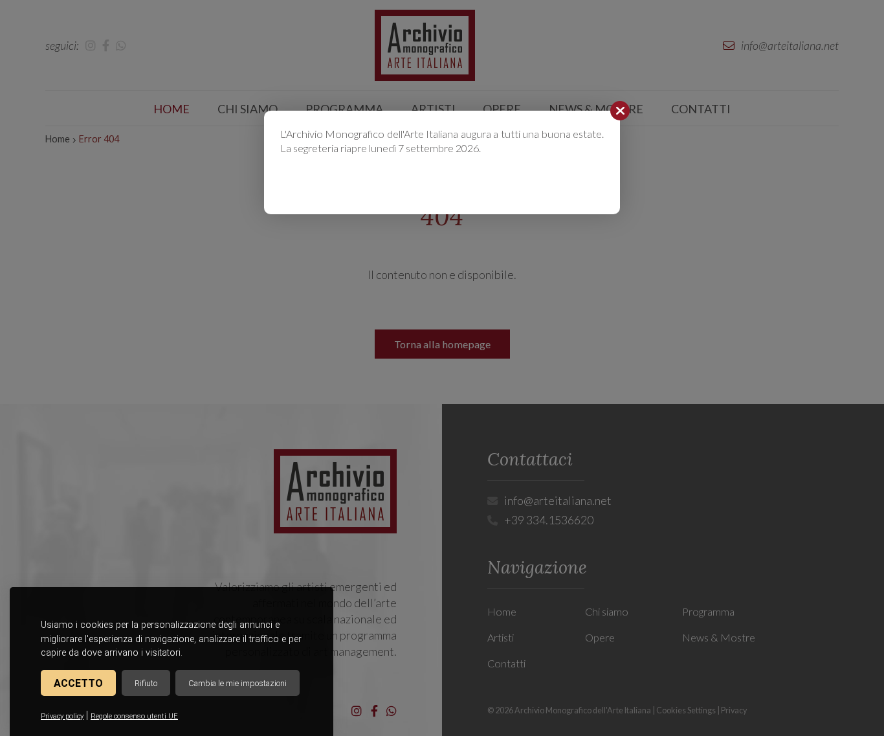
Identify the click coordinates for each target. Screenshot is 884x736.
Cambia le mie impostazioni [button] (237, 683)
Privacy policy (62, 716)
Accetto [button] (78, 683)
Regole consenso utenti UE (134, 716)
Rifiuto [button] (146, 683)
